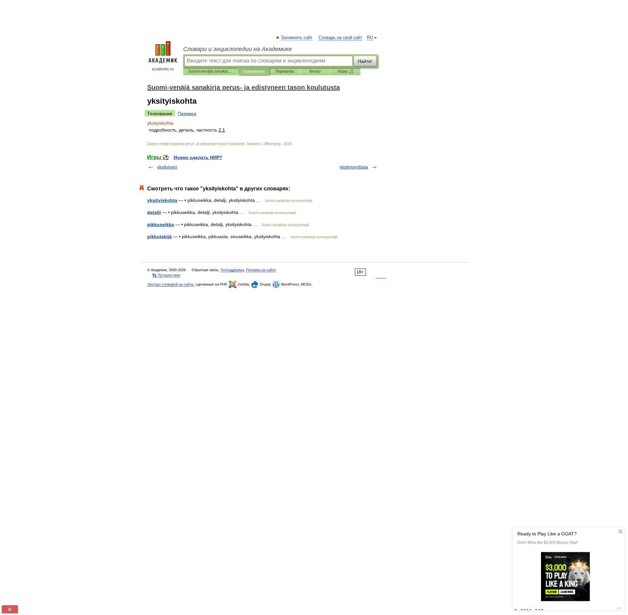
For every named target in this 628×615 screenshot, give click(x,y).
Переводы (284, 71)
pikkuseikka (160, 224)
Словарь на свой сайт (340, 37)
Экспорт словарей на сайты (170, 284)
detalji (154, 212)
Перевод (187, 113)
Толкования (253, 71)
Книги (315, 71)
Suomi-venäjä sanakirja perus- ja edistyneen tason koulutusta (210, 71)
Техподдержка (232, 270)
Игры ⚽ (346, 71)
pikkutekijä (159, 236)
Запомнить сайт (297, 37)
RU (370, 37)
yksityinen (167, 166)
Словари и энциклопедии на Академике (237, 49)
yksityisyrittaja (354, 166)
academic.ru (163, 69)
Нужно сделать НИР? (198, 157)
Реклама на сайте (261, 270)
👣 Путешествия (166, 275)
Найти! (365, 61)
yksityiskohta (162, 200)
